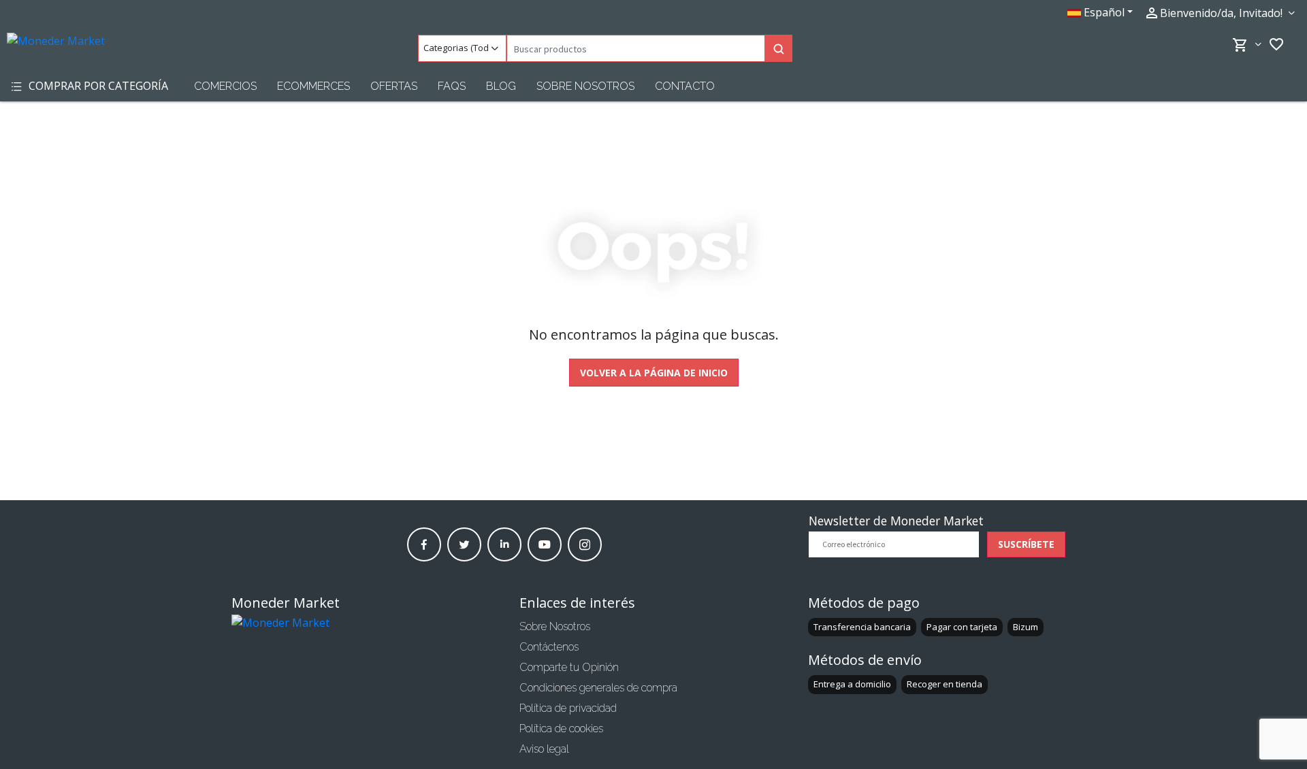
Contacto (685, 86)
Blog (501, 86)
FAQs (452, 86)
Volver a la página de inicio (654, 372)
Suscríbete (1026, 544)
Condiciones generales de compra (598, 687)
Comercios (225, 86)
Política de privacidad (568, 708)
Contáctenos (549, 646)
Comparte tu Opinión (569, 667)
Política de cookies (561, 728)
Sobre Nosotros (585, 86)
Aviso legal (544, 748)
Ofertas (393, 86)
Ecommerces (313, 86)
